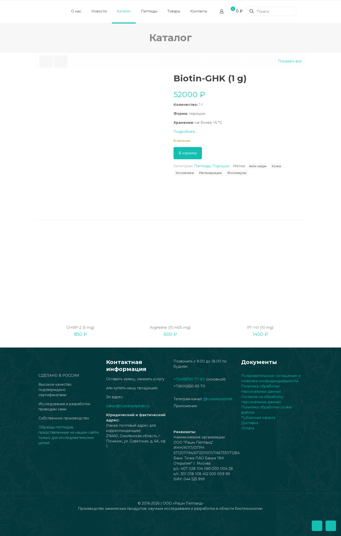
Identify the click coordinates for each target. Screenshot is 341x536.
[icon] (170, 516)
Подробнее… (185, 131)
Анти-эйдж (257, 166)
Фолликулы (236, 173)
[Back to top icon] (317, 526)
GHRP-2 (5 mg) (80, 327)
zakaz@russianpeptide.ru (128, 406)
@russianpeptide (218, 399)
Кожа (276, 166)
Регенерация (210, 173)
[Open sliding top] (170, 5)
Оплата (247, 428)
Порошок (221, 166)
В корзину (187, 153)
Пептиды (202, 166)
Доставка (249, 423)
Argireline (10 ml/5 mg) (170, 327)
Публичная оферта (258, 417)
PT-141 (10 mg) (260, 327)
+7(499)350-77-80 (189, 379)
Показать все (290, 61)
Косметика (185, 173)
